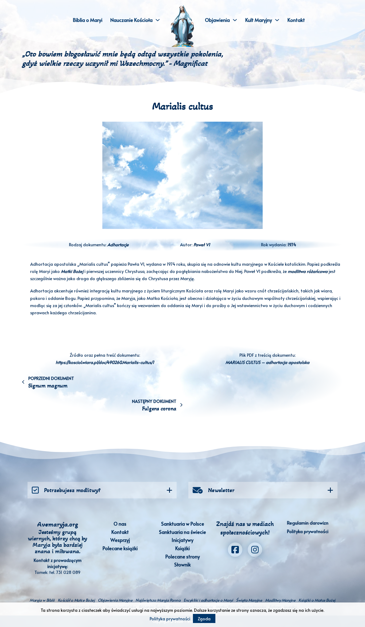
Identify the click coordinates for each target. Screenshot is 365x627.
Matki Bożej (72, 271)
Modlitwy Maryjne (280, 600)
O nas (120, 523)
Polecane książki (120, 548)
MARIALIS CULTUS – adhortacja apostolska (267, 362)
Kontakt (296, 20)
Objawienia (217, 20)
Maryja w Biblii (42, 600)
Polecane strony (182, 556)
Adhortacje (118, 244)
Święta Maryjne (249, 600)
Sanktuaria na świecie (182, 532)
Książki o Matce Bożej (316, 600)
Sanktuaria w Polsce (182, 523)
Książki (182, 548)
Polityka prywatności (307, 531)
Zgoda (204, 618)
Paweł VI (201, 244)
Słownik (182, 564)
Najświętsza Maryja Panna (157, 600)
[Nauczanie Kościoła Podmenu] (157, 20)
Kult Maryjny (258, 20)
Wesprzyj (120, 540)
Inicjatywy (182, 540)
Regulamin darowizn (307, 523)
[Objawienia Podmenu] (234, 20)
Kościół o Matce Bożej (76, 600)
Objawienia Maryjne (115, 600)
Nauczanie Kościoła (131, 20)
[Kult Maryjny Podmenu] (277, 20)
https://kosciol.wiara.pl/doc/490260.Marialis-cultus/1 (105, 362)
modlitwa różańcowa (308, 271)
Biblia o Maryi (87, 20)
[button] (102, 490)
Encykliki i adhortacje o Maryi (208, 600)
